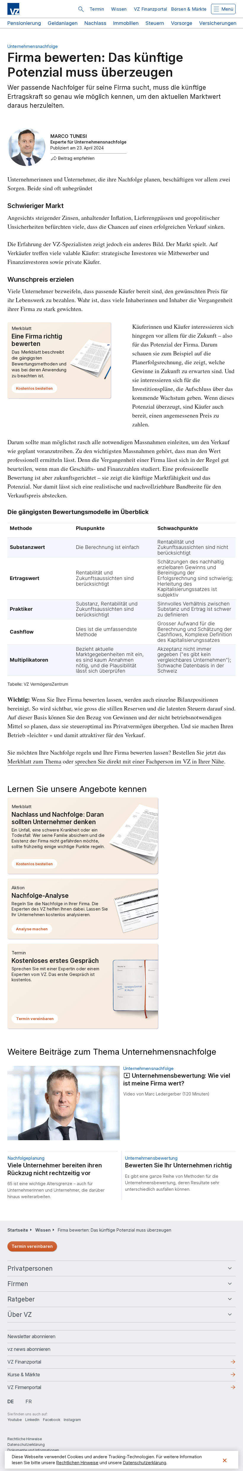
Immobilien (126, 23)
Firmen (17, 1284)
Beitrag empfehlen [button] (76, 158)
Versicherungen (217, 23)
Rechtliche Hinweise (24, 1439)
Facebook (51, 1419)
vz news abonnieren (28, 1349)
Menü (227, 9)
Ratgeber (21, 1299)
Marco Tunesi (68, 136)
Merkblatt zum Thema (34, 761)
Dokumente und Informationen (33, 1450)
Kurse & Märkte (33, 1376)
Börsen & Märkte (189, 9)
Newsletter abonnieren (31, 1336)
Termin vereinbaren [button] (37, 1019)
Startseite (17, 1229)
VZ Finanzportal (150, 9)
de (10, 1401)
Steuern (155, 23)
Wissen (119, 9)
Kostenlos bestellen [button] (36, 389)
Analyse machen (34, 930)
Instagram (72, 1419)
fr (28, 1401)
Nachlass (95, 23)
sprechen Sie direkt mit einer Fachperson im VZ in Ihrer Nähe (149, 761)
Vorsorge (181, 23)
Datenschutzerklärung (26, 1444)
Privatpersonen (30, 1268)
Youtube (14, 1419)
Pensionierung (24, 23)
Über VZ (19, 1314)
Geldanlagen (63, 23)
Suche (80, 9)
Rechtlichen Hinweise (77, 1462)
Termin (96, 9)
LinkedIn (32, 1419)
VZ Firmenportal (33, 1389)
